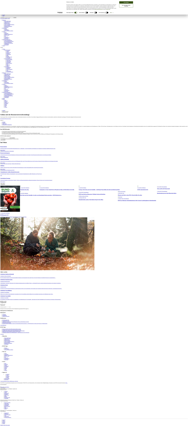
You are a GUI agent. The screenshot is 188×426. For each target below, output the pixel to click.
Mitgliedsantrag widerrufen (14, 381)
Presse (5, 100)
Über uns (3, 31)
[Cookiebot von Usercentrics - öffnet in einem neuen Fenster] (60, 12)
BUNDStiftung (6, 96)
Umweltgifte (8, 57)
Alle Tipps (20, 216)
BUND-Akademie (7, 25)
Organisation (6, 33)
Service (3, 99)
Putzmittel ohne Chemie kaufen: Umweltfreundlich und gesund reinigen (13, 330)
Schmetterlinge (8, 67)
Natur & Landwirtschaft (8, 58)
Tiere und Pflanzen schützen (8, 30)
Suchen (15, 17)
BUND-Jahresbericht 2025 (6, 322)
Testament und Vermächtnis (8, 43)
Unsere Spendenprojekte (8, 40)
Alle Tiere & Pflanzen (7, 417)
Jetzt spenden (2, 18)
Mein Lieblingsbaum (7, 21)
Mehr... (66, 382)
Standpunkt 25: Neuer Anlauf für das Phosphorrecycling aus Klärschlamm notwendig (15, 321)
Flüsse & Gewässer (9, 59)
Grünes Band (8, 60)
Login (3, 15)
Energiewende (8, 52)
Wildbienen (8, 68)
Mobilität (7, 56)
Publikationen (6, 102)
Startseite (3, 110)
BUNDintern (6, 27)
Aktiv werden (4, 123)
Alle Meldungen (3, 216)
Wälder (7, 65)
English (3, 45)
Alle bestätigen (126, 2)
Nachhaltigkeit (8, 54)
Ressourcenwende (7, 397)
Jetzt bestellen (2, 387)
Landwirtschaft (8, 61)
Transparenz (6, 89)
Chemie (7, 51)
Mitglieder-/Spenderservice (8, 34)
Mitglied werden (7, 18)
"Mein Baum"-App (7, 74)
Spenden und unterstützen (6, 39)
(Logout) (5, 107)
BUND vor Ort (6, 35)
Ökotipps (5, 81)
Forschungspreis (6, 37)
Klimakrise (8, 53)
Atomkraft (7, 50)
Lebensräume (8, 62)
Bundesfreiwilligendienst (8, 26)
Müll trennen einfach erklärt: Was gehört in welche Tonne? (11, 331)
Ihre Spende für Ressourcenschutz (5, 118)
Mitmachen (4, 20)
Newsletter (6, 103)
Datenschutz (6, 38)
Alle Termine (24, 216)
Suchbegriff (2, 17)
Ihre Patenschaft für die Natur (8, 41)
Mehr (111, 12)
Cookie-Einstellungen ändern (4, 381)
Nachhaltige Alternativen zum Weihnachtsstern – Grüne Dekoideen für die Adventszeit (15, 332)
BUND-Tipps (4, 28)
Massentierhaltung (9, 63)
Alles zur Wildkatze (9, 69)
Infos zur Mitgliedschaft (8, 42)
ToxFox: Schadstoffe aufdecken (9, 24)
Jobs (5, 88)
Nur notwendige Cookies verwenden (126, 6)
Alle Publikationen (16, 216)
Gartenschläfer (6, 416)
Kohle (7, 55)
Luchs (7, 70)
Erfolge (5, 32)
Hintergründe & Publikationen (7, 124)
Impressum (108, 9)
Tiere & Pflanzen (7, 66)
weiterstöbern (7, 387)
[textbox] (8, 17)
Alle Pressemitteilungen (9, 216)
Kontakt (5, 105)
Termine (5, 101)
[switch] (86, 12)
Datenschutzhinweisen (98, 9)
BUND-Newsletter (7, 23)
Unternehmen (6, 44)
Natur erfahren (6, 29)
